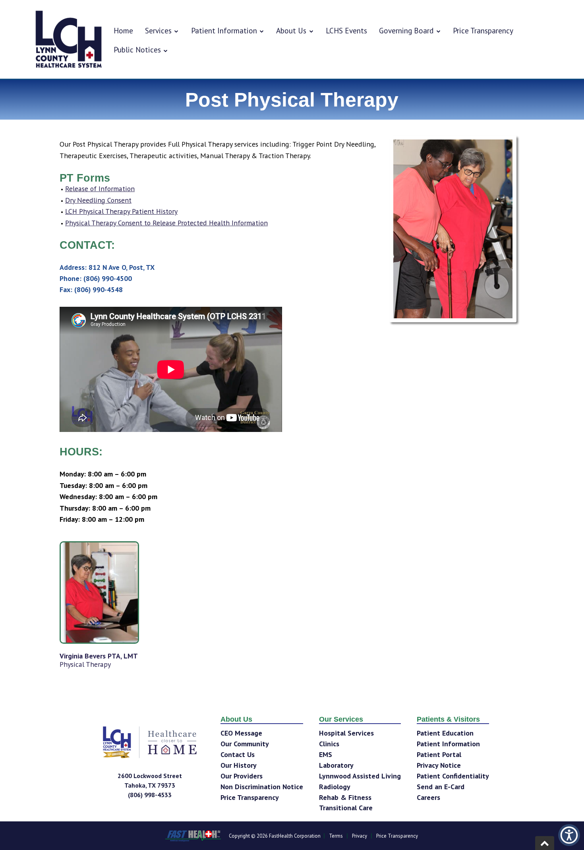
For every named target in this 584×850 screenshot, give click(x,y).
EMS (325, 754)
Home (123, 30)
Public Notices (137, 49)
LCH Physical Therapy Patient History (121, 211)
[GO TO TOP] (544, 843)
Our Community (244, 743)
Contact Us (237, 754)
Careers (428, 797)
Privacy (359, 836)
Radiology (334, 786)
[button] (569, 835)
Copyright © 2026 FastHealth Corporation (275, 836)
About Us (291, 30)
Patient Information (224, 30)
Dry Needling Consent (98, 200)
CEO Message (241, 733)
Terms (336, 836)
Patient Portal (439, 754)
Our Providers (241, 775)
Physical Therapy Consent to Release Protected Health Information (166, 222)
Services (158, 30)
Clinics (329, 743)
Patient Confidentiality (453, 775)
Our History (238, 765)
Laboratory (336, 765)
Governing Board (406, 30)
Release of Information (100, 188)
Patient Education (445, 733)
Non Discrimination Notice (261, 786)
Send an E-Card (440, 786)
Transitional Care (346, 807)
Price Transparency (483, 30)
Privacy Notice (439, 765)
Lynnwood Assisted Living (360, 775)
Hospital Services (346, 733)
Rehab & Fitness (345, 797)
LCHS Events (346, 30)
